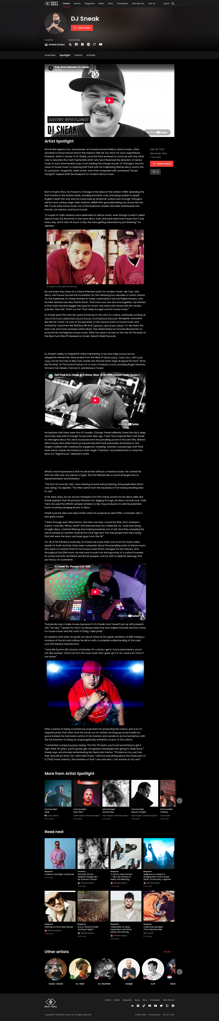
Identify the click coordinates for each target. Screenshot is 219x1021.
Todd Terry (124, 357)
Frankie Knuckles (68, 745)
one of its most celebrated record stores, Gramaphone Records (81, 318)
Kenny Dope (110, 357)
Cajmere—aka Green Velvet (108, 325)
